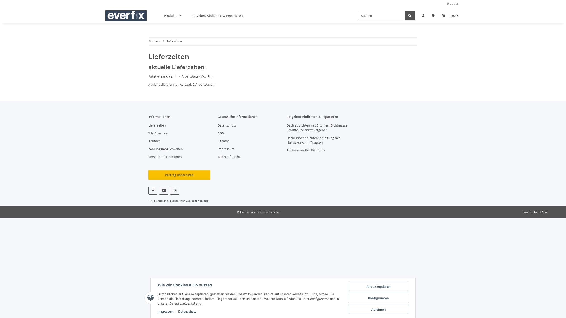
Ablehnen (378, 309)
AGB (221, 133)
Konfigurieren (378, 298)
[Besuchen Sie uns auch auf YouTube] (163, 191)
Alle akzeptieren (378, 286)
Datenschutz (187, 311)
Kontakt (452, 4)
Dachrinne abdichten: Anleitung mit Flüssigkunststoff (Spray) (313, 140)
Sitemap (224, 141)
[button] (423, 15)
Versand (203, 201)
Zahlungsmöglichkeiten (165, 149)
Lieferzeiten (157, 125)
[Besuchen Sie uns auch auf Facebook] (152, 191)
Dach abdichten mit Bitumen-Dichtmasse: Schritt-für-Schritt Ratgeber (317, 127)
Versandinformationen (165, 157)
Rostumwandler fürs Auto (306, 150)
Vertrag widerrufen (179, 175)
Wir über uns (158, 133)
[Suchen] (410, 15)
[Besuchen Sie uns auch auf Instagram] (174, 191)
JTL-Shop (543, 212)
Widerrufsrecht (229, 157)
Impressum (166, 311)
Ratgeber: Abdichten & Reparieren (217, 15)
